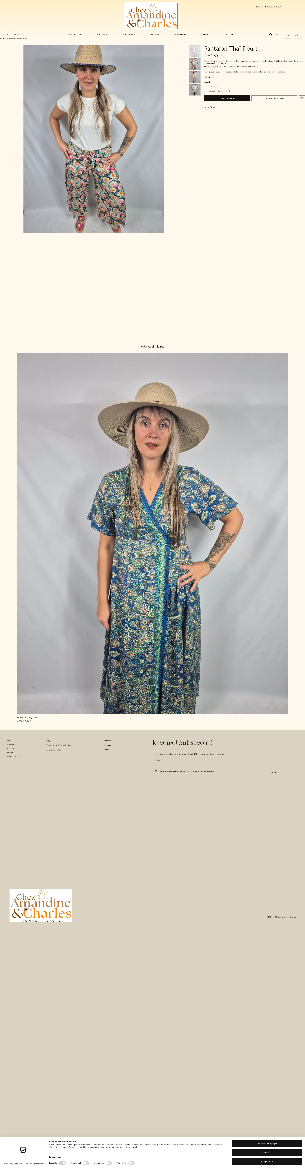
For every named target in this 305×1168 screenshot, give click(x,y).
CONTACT (11, 748)
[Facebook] (208, 107)
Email (158, 760)
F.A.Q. (48, 740)
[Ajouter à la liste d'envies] (302, 98)
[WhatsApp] (205, 107)
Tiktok (106, 749)
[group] (152, 537)
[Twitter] (214, 107)
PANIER (10, 752)
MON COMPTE (14, 756)
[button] (296, 34)
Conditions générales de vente (59, 745)
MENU (10, 740)
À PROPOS (11, 744)
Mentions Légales (53, 750)
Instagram (108, 745)
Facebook (108, 740)
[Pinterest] (211, 107)
